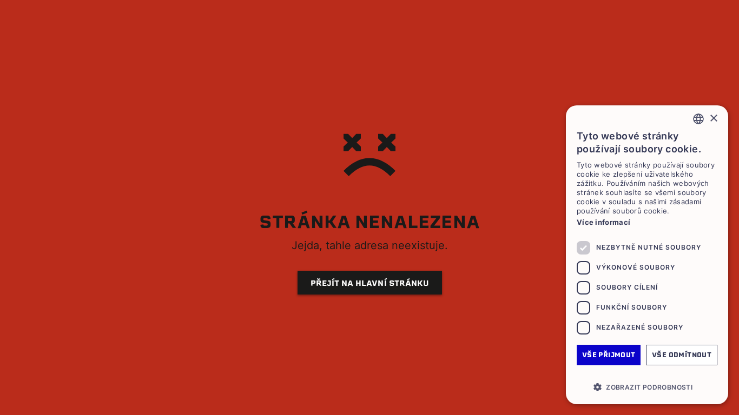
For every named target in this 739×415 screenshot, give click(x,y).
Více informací (603, 222)
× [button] (713, 119)
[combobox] (698, 118)
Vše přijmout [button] (609, 354)
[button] (647, 386)
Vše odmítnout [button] (681, 354)
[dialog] (647, 254)
